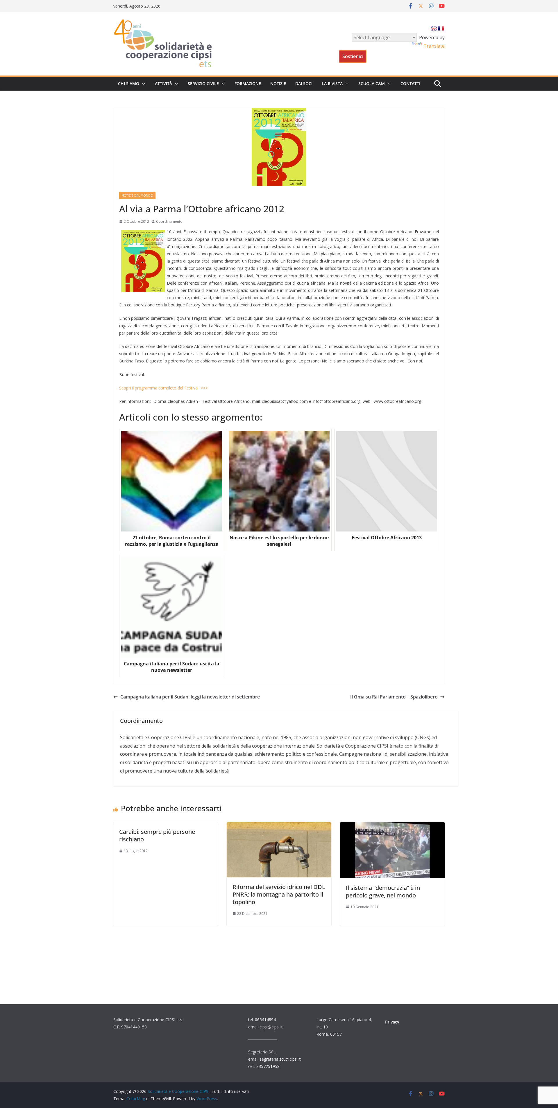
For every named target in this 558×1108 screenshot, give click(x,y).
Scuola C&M (371, 83)
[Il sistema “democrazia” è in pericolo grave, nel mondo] (392, 826)
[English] (434, 28)
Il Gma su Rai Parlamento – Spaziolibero (394, 697)
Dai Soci (303, 83)
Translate (434, 46)
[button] (142, 84)
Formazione (248, 83)
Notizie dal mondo (137, 195)
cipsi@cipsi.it (271, 1027)
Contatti (410, 83)
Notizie (278, 83)
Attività (163, 83)
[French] (441, 28)
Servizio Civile (203, 83)
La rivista (332, 83)
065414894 (265, 1019)
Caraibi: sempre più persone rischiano (157, 835)
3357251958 (268, 1066)
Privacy (392, 1022)
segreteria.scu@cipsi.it (280, 1059)
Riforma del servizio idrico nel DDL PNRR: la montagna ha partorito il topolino (279, 894)
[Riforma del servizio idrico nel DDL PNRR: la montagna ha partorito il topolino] (279, 826)
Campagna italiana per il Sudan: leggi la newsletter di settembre (190, 697)
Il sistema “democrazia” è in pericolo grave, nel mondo (383, 891)
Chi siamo (128, 83)
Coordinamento (169, 221)
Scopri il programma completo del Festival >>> (163, 388)
